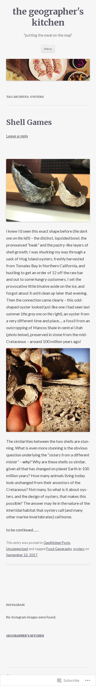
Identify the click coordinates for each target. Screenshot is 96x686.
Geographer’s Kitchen (25, 635)
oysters (78, 549)
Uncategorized (17, 549)
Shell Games (29, 122)
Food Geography (59, 549)
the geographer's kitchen (48, 17)
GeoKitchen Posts (57, 543)
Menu (48, 48)
